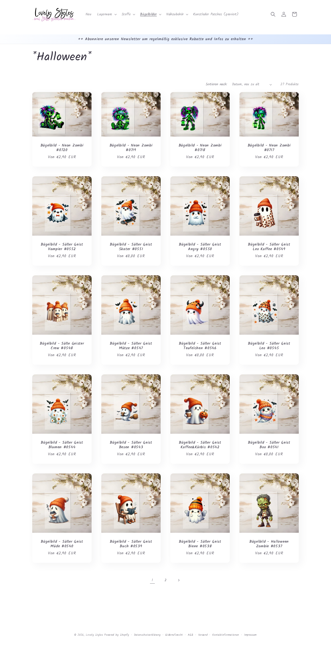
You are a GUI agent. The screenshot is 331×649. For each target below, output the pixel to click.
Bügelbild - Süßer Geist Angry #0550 (200, 247)
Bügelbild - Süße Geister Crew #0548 (62, 346)
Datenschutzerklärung (147, 635)
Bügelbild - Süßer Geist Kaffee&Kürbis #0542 (200, 445)
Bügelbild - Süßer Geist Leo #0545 (269, 346)
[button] (106, 14)
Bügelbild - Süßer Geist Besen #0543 (131, 445)
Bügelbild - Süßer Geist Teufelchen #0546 (200, 346)
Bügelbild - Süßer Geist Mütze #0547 (131, 346)
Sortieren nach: (216, 84)
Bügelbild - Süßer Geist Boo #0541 (269, 445)
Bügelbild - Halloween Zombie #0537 (269, 544)
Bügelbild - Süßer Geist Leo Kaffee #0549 (269, 247)
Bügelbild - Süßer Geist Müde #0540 (62, 544)
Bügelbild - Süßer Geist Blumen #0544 (62, 445)
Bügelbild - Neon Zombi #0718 (200, 148)
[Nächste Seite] (178, 580)
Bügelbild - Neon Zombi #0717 (269, 148)
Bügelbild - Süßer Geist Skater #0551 (131, 247)
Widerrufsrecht (174, 635)
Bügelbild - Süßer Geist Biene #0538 (200, 544)
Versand (203, 635)
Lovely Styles (94, 635)
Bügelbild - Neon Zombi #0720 (62, 148)
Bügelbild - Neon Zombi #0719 (131, 148)
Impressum (250, 635)
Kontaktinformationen (225, 635)
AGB (190, 635)
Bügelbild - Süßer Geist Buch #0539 (131, 544)
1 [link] (152, 580)
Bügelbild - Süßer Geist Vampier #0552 (62, 247)
